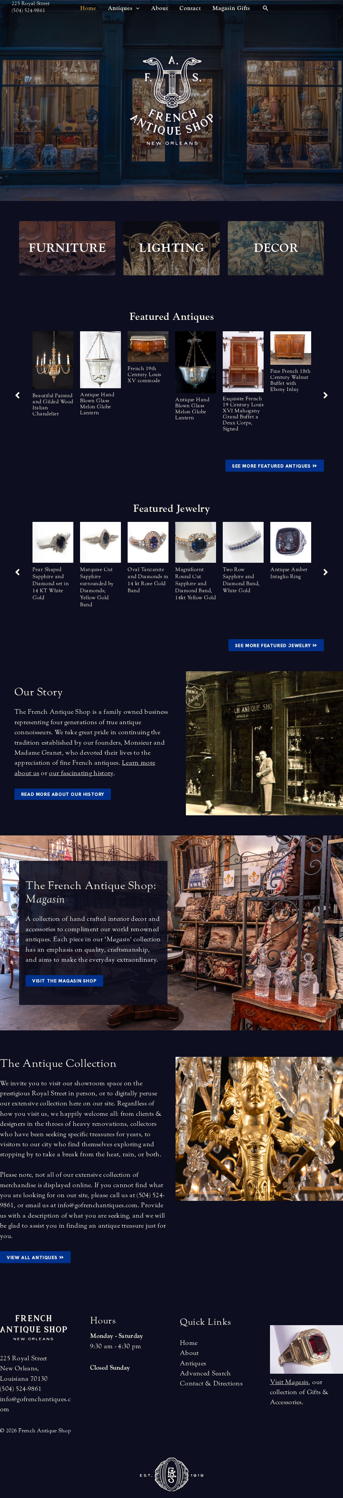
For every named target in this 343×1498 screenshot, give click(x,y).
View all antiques (35, 1256)
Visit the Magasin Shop (64, 981)
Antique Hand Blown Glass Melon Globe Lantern (97, 404)
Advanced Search (205, 1373)
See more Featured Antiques (274, 465)
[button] (17, 395)
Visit (289, 1382)
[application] (136, 8)
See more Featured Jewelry (276, 644)
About (189, 1353)
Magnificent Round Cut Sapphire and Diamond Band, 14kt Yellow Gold (195, 583)
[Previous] (17, 572)
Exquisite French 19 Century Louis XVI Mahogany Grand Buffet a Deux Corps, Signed (243, 414)
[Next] (325, 572)
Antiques (193, 1363)
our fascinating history (81, 773)
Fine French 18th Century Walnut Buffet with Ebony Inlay (290, 380)
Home (188, 1343)
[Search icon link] (266, 9)
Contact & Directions (211, 1383)
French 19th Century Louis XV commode (144, 374)
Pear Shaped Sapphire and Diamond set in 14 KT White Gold (50, 583)
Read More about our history (62, 794)
